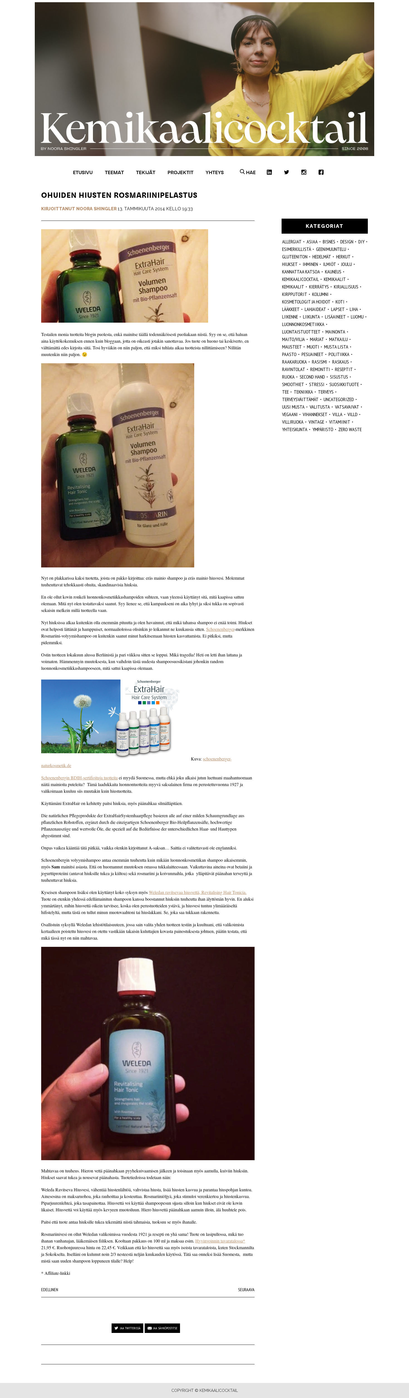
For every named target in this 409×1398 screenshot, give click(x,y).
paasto (289, 354)
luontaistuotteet (301, 331)
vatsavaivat (347, 407)
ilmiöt (329, 264)
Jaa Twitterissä (130, 1328)
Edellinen (49, 1289)
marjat (317, 339)
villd (353, 414)
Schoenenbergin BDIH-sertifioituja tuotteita (79, 777)
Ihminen (310, 264)
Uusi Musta (293, 407)
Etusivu (83, 172)
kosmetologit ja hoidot (306, 301)
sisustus (339, 377)
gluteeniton (294, 256)
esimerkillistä (296, 249)
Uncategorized (339, 399)
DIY (361, 241)
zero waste (350, 429)
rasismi (319, 362)
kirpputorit (294, 294)
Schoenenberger (220, 629)
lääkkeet (291, 309)
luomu (357, 316)
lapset (338, 309)
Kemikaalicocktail (300, 279)
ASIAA (312, 241)
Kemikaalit (335, 279)
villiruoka (293, 422)
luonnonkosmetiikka (303, 324)
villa (337, 414)
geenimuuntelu (331, 249)
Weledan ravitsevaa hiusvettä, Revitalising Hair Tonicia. (198, 892)
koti (340, 301)
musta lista (336, 347)
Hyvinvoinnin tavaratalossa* (220, 1241)
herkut (343, 256)
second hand (312, 377)
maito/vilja (293, 339)
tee (285, 392)
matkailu (338, 339)
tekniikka (303, 392)
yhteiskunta (294, 429)
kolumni (320, 294)
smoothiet (293, 384)
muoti (313, 347)
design (346, 241)
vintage (316, 422)
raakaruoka (294, 362)
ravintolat (293, 369)
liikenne (290, 316)
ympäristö (322, 429)
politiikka (339, 354)
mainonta (335, 331)
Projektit (180, 172)
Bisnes (329, 241)
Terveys (326, 392)
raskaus (340, 362)
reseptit (344, 369)
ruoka (288, 377)
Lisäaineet (335, 316)
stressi (316, 384)
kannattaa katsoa (301, 271)
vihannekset (315, 414)
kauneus (333, 271)
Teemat (114, 172)
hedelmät (321, 256)
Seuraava (246, 1289)
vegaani (290, 414)
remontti (320, 369)
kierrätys (319, 286)
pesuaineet (313, 354)
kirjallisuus (346, 286)
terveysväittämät (300, 399)
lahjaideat (315, 309)
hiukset (290, 264)
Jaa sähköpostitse (165, 1328)
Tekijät (145, 172)
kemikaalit (293, 286)
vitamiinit (339, 422)
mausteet (292, 347)
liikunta (311, 316)
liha (354, 309)
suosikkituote (344, 384)
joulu (346, 264)
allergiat (292, 241)
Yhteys (215, 172)
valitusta (320, 407)
